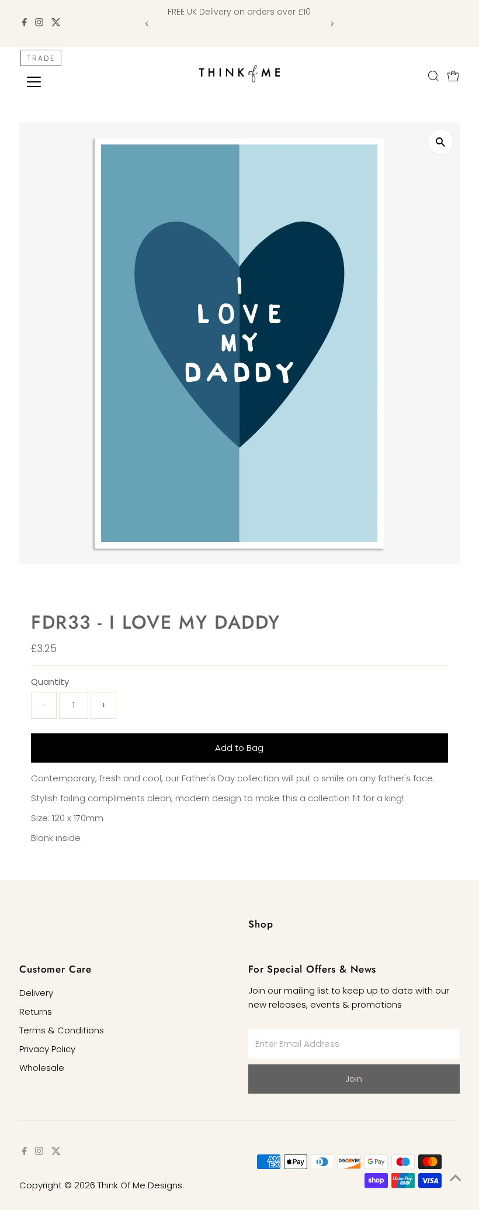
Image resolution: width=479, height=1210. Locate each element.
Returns (35, 1011)
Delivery (36, 993)
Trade (41, 58)
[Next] (332, 24)
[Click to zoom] (441, 142)
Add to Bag (239, 748)
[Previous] (147, 24)
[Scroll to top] (455, 1178)
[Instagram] (39, 23)
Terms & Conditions (61, 1030)
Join (353, 1079)
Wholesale (41, 1067)
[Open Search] (433, 76)
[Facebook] (24, 23)
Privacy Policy (47, 1049)
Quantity (50, 681)
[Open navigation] (71, 81)
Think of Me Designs (140, 1185)
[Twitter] (56, 23)
